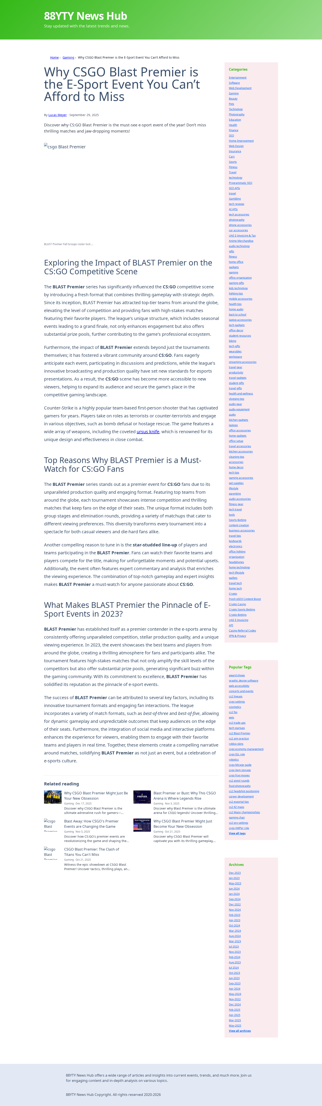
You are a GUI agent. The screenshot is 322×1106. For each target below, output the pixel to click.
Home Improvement (241, 141)
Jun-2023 (234, 978)
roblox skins (236, 744)
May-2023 (235, 883)
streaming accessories (243, 362)
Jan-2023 (234, 878)
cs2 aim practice (239, 738)
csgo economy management (246, 749)
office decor (236, 330)
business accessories (242, 530)
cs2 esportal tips (239, 802)
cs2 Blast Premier (239, 733)
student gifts (236, 383)
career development (241, 796)
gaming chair (237, 817)
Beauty (233, 99)
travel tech (235, 583)
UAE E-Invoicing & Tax (242, 235)
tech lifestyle (236, 573)
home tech (235, 588)
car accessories (238, 230)
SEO (231, 135)
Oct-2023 (234, 973)
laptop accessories (240, 320)
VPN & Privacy (237, 636)
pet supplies (236, 483)
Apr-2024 (234, 989)
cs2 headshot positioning (244, 791)
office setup (236, 441)
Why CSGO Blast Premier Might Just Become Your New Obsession (183, 824)
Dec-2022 (235, 904)
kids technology (238, 288)
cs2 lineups (235, 696)
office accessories (240, 430)
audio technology (239, 246)
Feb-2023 (234, 915)
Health (233, 125)
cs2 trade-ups (237, 723)
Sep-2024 (235, 899)
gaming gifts (236, 283)
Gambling (235, 199)
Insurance (235, 151)
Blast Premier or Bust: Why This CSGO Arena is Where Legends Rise (185, 796)
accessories (236, 462)
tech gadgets (237, 325)
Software (234, 83)
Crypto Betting (237, 615)
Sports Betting (237, 520)
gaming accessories (241, 478)
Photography (236, 114)
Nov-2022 (235, 999)
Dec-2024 (235, 1004)
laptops (233, 425)
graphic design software (243, 680)
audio (232, 415)
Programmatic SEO (240, 183)
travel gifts (235, 388)
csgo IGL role (237, 754)
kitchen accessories (241, 451)
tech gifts (234, 346)
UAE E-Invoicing (238, 620)
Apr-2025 (234, 1015)
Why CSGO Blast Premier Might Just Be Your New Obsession (96, 796)
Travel (232, 172)
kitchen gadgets (238, 420)
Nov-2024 (235, 910)
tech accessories (239, 214)
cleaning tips (236, 457)
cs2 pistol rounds (239, 781)
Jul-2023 (234, 946)
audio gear (235, 404)
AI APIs (233, 209)
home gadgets (237, 436)
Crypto (233, 594)
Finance (233, 130)
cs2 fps (233, 712)
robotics (234, 759)
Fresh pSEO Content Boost (245, 599)
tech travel (235, 509)
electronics (235, 546)
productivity (236, 372)
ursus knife (148, 431)
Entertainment (237, 77)
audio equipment (239, 409)
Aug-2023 (235, 962)
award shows (237, 675)
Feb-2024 (234, 957)
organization (236, 557)
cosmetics (235, 707)
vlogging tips (236, 399)
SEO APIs (234, 188)
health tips (235, 304)
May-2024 (235, 994)
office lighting (237, 551)
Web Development (240, 88)
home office (236, 262)
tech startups (237, 728)
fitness (233, 257)
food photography (240, 786)
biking (232, 341)
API (231, 625)
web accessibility (239, 686)
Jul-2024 (234, 968)
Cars (232, 156)
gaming (233, 272)
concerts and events (241, 691)
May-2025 (235, 1025)
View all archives (240, 1031)
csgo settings (237, 702)
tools (232, 515)
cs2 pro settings (238, 823)
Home (54, 57)
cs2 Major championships (244, 812)
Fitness (233, 167)
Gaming (68, 57)
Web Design (236, 146)
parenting (235, 494)
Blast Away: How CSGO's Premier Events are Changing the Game (91, 824)
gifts (231, 251)
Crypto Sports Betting (242, 609)
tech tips (234, 472)
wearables (235, 351)
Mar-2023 (235, 941)
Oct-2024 (234, 925)
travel (232, 193)
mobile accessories (240, 299)
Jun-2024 (234, 889)
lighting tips (236, 293)
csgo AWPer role (239, 828)
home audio (236, 309)
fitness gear (236, 504)
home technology (239, 567)
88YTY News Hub (85, 16)
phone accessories (240, 225)
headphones (236, 562)
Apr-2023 (234, 920)
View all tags (237, 833)
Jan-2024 (234, 894)
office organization (240, 278)
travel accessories (240, 446)
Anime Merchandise (241, 241)
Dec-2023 (235, 873)
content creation (239, 525)
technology (235, 178)
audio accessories (240, 499)
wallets (233, 578)
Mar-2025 (235, 1020)
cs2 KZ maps (236, 807)
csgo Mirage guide (240, 765)
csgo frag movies (239, 775)
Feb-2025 (234, 1010)
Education (235, 120)
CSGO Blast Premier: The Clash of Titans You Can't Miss (91, 852)
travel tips (235, 536)
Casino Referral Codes (242, 630)
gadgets (234, 267)
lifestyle (233, 488)
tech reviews (236, 204)
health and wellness (241, 393)
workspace (235, 357)
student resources (240, 336)
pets (231, 717)
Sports (233, 162)
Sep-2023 (235, 983)
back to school (237, 314)
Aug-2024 (235, 936)
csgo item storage (240, 770)
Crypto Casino (237, 604)
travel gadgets (237, 378)
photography (236, 220)
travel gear (235, 367)
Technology (236, 109)
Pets (231, 104)
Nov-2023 (235, 952)
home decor (236, 467)
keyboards (235, 541)
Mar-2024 (235, 931)
